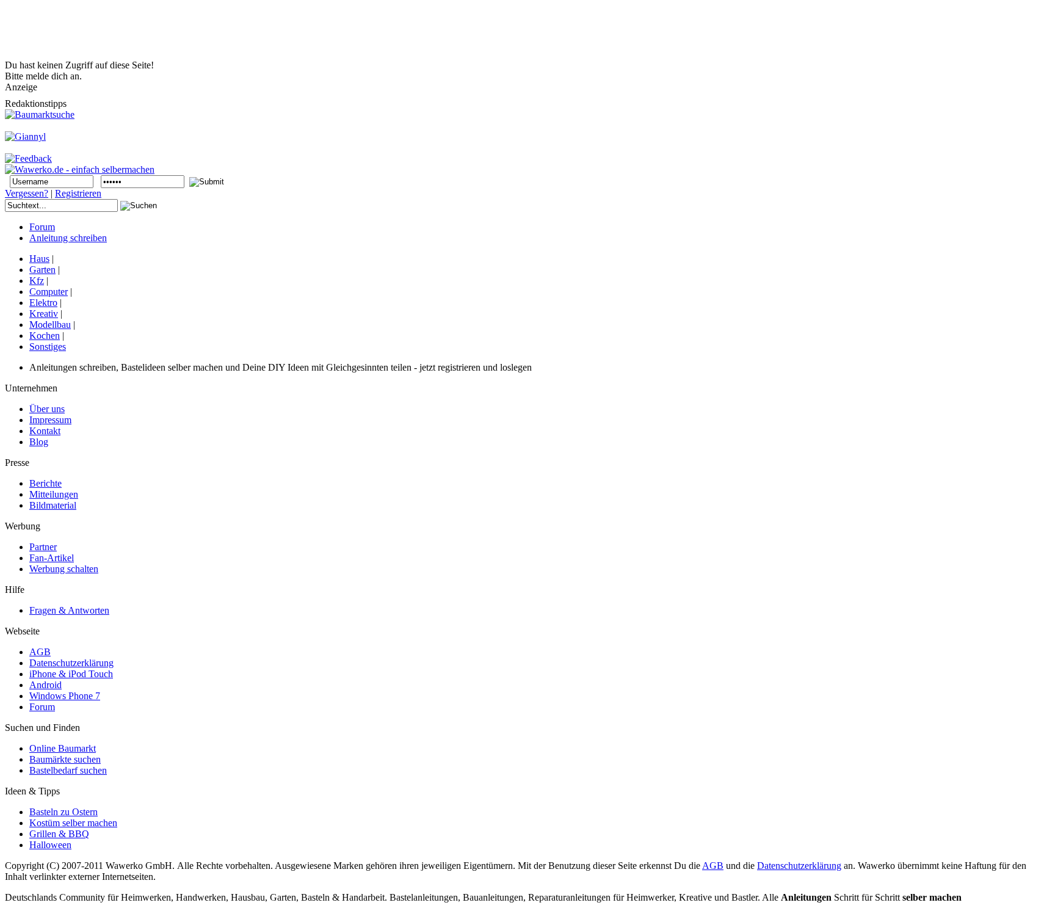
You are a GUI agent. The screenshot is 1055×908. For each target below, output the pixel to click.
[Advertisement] (227, 32)
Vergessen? (26, 193)
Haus (39, 258)
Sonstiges (47, 346)
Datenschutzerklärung (799, 865)
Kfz (36, 280)
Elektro (43, 302)
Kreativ (43, 313)
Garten (42, 269)
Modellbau (50, 324)
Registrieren (78, 193)
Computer (48, 291)
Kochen (44, 335)
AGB (712, 865)
